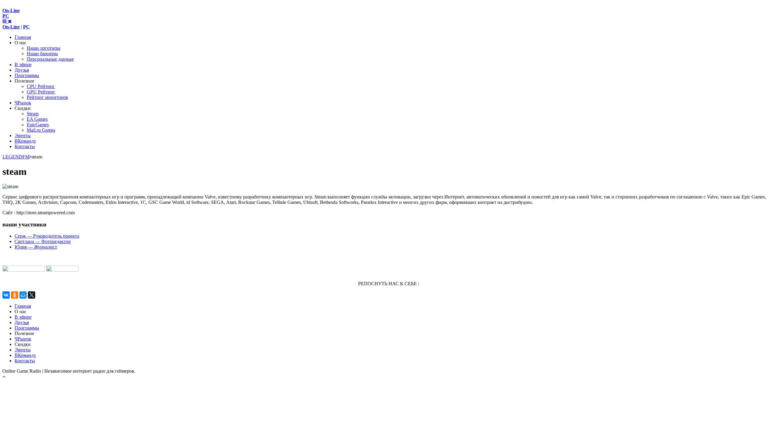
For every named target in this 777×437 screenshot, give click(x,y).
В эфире (23, 64)
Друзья (22, 70)
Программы (27, 75)
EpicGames (38, 124)
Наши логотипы (43, 48)
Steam (33, 113)
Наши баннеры (42, 53)
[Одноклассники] (14, 295)
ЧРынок (23, 102)
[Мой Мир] (23, 295)
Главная (23, 37)
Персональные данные (50, 59)
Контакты (25, 146)
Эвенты (23, 135)
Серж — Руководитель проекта (47, 236)
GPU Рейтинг (41, 91)
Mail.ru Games (41, 130)
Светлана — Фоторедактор (43, 241)
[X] (31, 295)
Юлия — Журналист (36, 246)
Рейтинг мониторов (47, 97)
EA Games (37, 119)
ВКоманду (25, 141)
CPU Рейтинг (41, 86)
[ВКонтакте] (6, 295)
